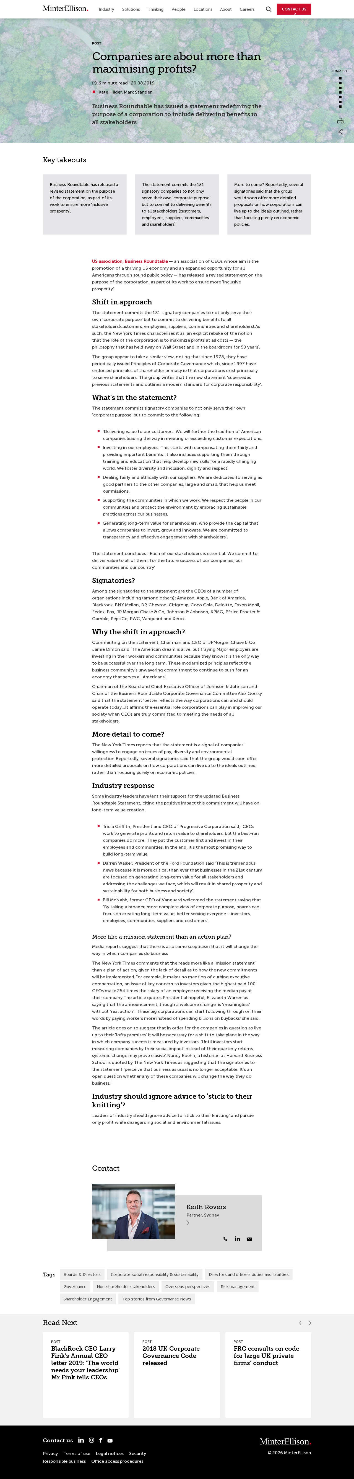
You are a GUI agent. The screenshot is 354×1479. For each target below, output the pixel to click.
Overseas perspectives (187, 1286)
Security (137, 1453)
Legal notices (110, 1453)
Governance (75, 1286)
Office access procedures (117, 1461)
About (226, 9)
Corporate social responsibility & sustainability (155, 1274)
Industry (106, 9)
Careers (247, 9)
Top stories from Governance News (156, 1299)
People (178, 9)
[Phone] (225, 1239)
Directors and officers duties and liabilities (249, 1274)
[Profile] (133, 1211)
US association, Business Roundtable (130, 261)
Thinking (155, 9)
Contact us (58, 1440)
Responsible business (64, 1461)
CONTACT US (294, 9)
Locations (203, 9)
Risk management (238, 1286)
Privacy (50, 1453)
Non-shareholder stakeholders (126, 1286)
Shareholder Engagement (88, 1299)
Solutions (131, 9)
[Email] (249, 1239)
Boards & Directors (82, 1274)
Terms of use (76, 1453)
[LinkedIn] (240, 1238)
